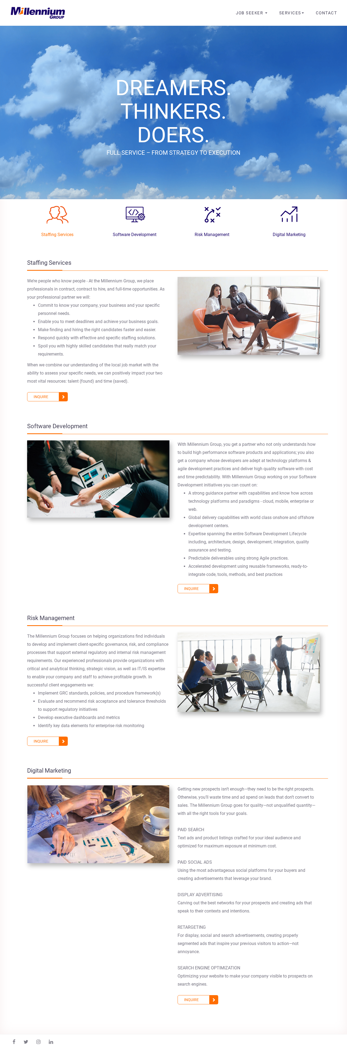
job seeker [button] (250, 13)
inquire (41, 397)
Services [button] (290, 13)
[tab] (57, 220)
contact (326, 13)
